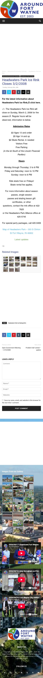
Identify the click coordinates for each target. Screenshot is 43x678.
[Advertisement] (21, 46)
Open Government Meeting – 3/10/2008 (11, 349)
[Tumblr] (18, 92)
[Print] (28, 92)
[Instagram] (10, 673)
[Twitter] (9, 92)
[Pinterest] (14, 92)
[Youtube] (38, 673)
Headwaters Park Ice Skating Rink (17, 323)
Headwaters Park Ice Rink (27, 76)
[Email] (23, 92)
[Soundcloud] (21, 673)
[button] (3, 21)
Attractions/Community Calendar (17, 71)
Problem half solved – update (33, 349)
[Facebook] (4, 92)
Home (4, 71)
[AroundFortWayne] (21, 9)
